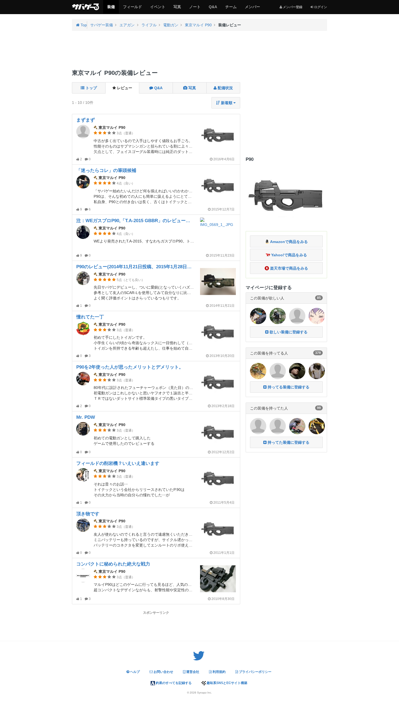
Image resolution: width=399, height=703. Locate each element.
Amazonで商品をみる (288, 241)
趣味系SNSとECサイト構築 (226, 683)
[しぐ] (297, 315)
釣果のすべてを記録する (173, 683)
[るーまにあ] (258, 315)
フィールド (132, 9)
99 (319, 408)
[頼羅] (278, 315)
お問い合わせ (163, 672)
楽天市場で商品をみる (288, 268)
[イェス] (317, 371)
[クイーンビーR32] (317, 426)
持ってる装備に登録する (288, 387)
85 (319, 298)
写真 (177, 9)
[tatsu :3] (317, 315)
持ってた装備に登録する (288, 442)
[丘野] (258, 426)
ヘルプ (134, 672)
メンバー (252, 9)
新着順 (226, 103)
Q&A (212, 9)
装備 (111, 9)
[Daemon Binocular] (278, 426)
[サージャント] (258, 371)
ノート (195, 9)
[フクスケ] (297, 426)
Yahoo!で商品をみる (288, 255)
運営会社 (192, 672)
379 (318, 353)
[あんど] (278, 371)
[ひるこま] (297, 371)
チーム (231, 9)
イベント (157, 9)
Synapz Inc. (204, 692)
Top (83, 25)
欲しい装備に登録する (288, 332)
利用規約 (219, 672)
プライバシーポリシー (254, 672)
